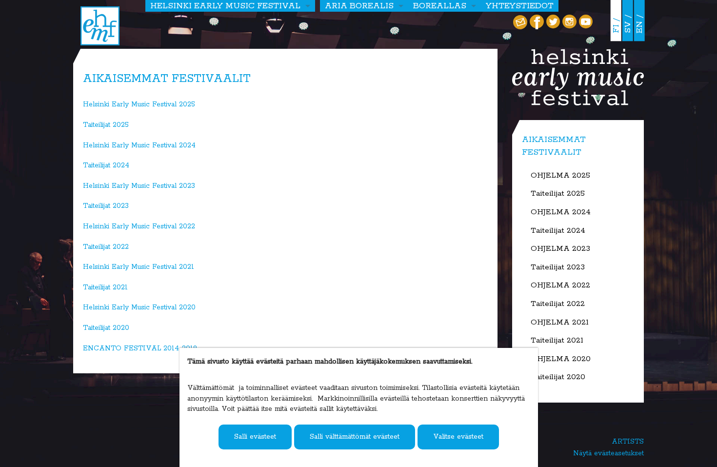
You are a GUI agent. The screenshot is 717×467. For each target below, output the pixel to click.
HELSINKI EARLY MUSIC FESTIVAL (225, 5)
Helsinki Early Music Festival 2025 (139, 104)
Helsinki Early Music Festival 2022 (139, 226)
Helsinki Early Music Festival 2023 (139, 186)
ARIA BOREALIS (359, 5)
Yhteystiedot (520, 5)
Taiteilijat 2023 (106, 206)
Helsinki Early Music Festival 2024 (139, 145)
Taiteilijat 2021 (105, 287)
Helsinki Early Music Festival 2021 (138, 267)
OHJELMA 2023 (560, 249)
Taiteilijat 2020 (106, 328)
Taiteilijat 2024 (106, 165)
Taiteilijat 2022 (106, 247)
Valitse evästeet (458, 436)
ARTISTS (628, 441)
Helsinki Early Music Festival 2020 (139, 307)
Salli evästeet (255, 436)
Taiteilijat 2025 (106, 125)
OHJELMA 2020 (561, 359)
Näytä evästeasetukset (608, 453)
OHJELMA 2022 (560, 285)
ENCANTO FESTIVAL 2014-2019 (140, 348)
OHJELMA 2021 (560, 322)
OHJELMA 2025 (560, 176)
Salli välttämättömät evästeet (354, 436)
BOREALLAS (439, 5)
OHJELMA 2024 (561, 212)
